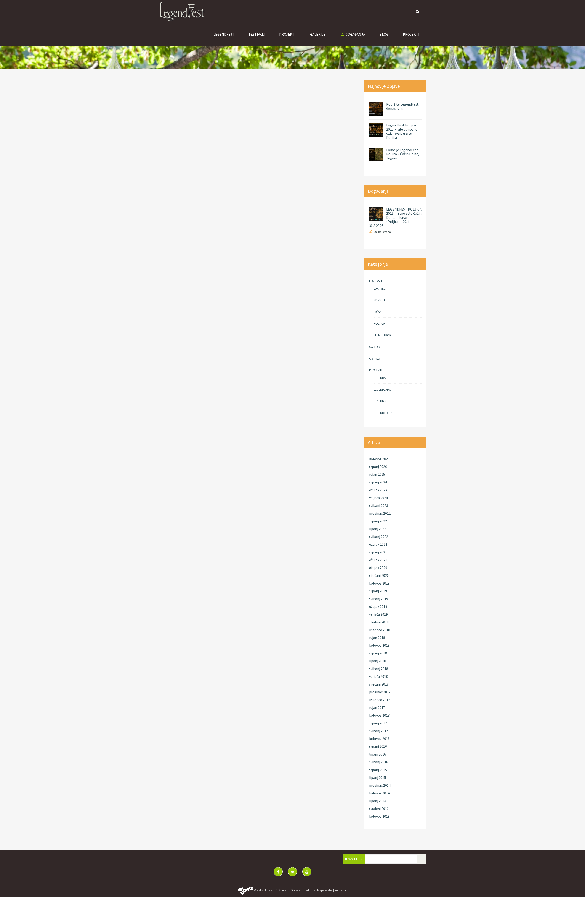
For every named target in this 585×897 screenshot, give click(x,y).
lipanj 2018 (377, 661)
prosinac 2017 (380, 692)
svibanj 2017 (378, 731)
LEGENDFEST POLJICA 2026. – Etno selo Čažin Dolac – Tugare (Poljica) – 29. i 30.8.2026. (395, 217)
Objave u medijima (303, 890)
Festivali (257, 34)
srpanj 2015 (378, 769)
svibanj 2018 (378, 668)
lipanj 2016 (377, 754)
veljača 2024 (378, 497)
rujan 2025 (377, 474)
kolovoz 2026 (379, 459)
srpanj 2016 (378, 746)
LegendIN (380, 401)
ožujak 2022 (378, 544)
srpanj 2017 (378, 723)
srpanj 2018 (378, 653)
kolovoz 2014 (379, 793)
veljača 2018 (378, 676)
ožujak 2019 (378, 606)
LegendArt (381, 378)
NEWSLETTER (353, 859)
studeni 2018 (379, 622)
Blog (384, 34)
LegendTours (383, 413)
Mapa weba (324, 890)
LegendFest (223, 34)
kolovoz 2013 (379, 816)
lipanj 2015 (377, 777)
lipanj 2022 (377, 528)
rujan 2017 (377, 707)
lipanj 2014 (377, 800)
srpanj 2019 (378, 591)
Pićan (378, 312)
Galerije (375, 347)
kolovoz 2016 (379, 738)
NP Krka (379, 300)
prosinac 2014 (380, 785)
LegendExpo (382, 389)
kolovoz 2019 (379, 583)
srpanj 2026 (378, 466)
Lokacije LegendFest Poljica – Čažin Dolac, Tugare (402, 153)
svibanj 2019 (378, 598)
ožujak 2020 (378, 567)
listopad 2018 (379, 629)
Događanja (355, 34)
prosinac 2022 (380, 513)
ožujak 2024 (378, 490)
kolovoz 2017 (379, 715)
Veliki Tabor (382, 335)
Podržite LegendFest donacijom (402, 106)
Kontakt (284, 890)
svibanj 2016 (378, 762)
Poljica (379, 323)
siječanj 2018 (379, 684)
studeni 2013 (379, 808)
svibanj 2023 (378, 505)
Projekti (287, 34)
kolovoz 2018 (379, 645)
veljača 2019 (378, 614)
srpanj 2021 (378, 552)
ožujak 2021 (378, 560)
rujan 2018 (377, 637)
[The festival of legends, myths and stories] (182, 11)
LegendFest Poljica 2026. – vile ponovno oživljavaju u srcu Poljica (401, 131)
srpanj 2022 (378, 521)
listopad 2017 (379, 699)
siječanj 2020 (379, 575)
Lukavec (380, 288)
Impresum (341, 890)
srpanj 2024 (378, 482)
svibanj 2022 (378, 536)
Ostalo (374, 358)
